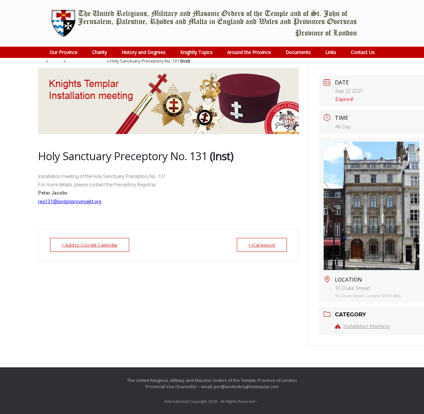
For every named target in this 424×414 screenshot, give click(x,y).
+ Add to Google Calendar (90, 245)
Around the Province (249, 52)
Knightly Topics (196, 52)
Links (330, 52)
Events (56, 61)
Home (39, 61)
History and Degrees (144, 52)
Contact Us (363, 52)
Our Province (64, 52)
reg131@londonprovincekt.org (69, 201)
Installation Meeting (86, 61)
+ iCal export (261, 245)
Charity (99, 52)
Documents (298, 52)
